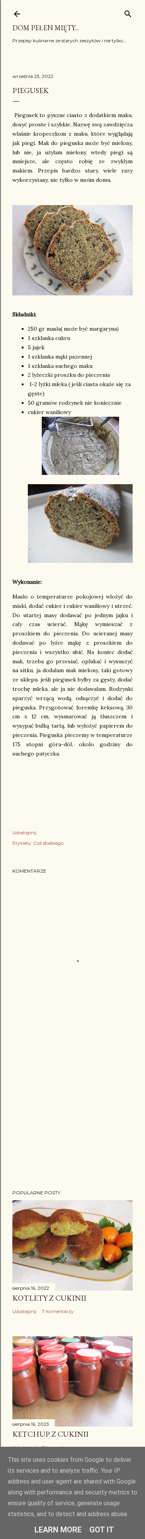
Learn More (58, 1529)
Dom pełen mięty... (45, 27)
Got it (101, 1529)
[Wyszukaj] (128, 12)
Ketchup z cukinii (50, 1434)
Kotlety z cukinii (49, 1298)
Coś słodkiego (48, 843)
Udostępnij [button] (24, 832)
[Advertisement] (72, 1121)
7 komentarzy (58, 1311)
